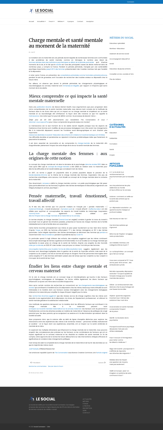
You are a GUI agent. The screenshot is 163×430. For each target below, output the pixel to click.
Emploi (112, 155)
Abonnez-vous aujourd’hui (39, 122)
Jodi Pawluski (33, 349)
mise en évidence (47, 235)
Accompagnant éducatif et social (120, 61)
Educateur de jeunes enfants (120, 69)
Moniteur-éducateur (117, 48)
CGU (48, 427)
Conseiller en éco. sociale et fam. (122, 74)
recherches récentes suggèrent (44, 296)
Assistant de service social (119, 54)
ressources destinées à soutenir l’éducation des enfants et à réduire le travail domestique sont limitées (67, 135)
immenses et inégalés (71, 86)
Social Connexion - (40, 427)
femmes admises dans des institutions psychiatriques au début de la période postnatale (61, 62)
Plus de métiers (115, 79)
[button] (130, 2)
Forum (51, 21)
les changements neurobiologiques (92, 285)
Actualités (40, 21)
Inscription (90, 21)
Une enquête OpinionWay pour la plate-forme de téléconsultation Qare (55, 249)
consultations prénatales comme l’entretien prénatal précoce (83, 75)
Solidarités (113, 138)
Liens (84, 410)
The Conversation (61, 353)
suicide (58, 65)
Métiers (60, 21)
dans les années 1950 (93, 164)
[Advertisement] (122, 99)
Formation (113, 144)
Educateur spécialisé (117, 43)
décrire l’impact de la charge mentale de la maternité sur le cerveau (54, 216)
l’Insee (38, 230)
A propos (70, 21)
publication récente (44, 107)
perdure (103, 232)
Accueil (31, 21)
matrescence (34, 116)
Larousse (45, 183)
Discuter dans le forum (55, 366)
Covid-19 (79, 235)
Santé (33, 52)
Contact (80, 21)
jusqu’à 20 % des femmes (55, 69)
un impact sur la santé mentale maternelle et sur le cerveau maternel (55, 309)
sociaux (31, 288)
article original (102, 353)
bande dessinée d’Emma (38, 175)
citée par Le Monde (36, 245)
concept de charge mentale (58, 167)
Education (113, 133)
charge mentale (84, 143)
